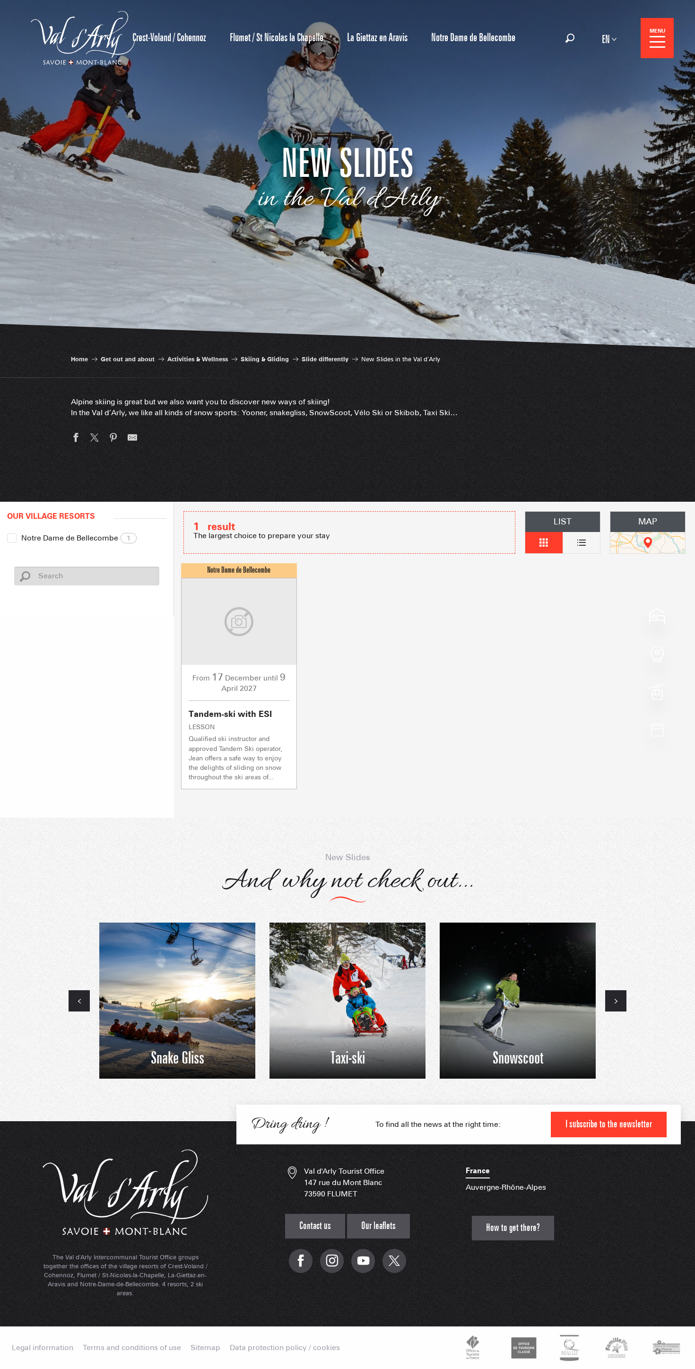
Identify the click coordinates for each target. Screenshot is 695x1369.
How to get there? (513, 1228)
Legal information (42, 1348)
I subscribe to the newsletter (608, 1124)
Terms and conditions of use (132, 1348)
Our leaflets (378, 1226)
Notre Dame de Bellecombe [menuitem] (473, 38)
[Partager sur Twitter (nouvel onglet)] (94, 439)
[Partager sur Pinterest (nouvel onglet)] (113, 439)
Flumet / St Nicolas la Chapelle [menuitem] (276, 38)
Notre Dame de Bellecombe (75, 537)
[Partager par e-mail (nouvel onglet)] (132, 439)
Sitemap (205, 1348)
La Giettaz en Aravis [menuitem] (377, 38)
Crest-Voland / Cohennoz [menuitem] (169, 38)
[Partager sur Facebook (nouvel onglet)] (75, 439)
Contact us (315, 1226)
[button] (570, 38)
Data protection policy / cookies (285, 1348)
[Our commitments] (522, 1348)
